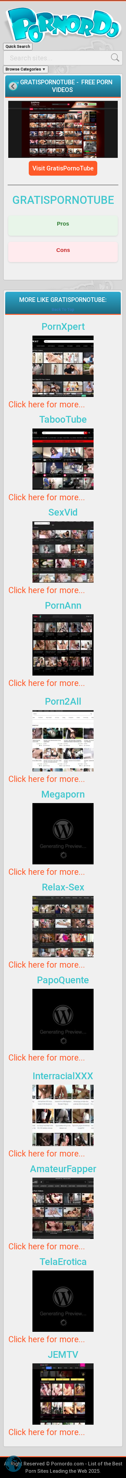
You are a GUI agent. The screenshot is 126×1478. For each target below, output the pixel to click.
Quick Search (18, 46)
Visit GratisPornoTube (63, 168)
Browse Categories (26, 69)
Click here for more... (46, 404)
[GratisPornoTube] (63, 129)
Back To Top (63, 309)
